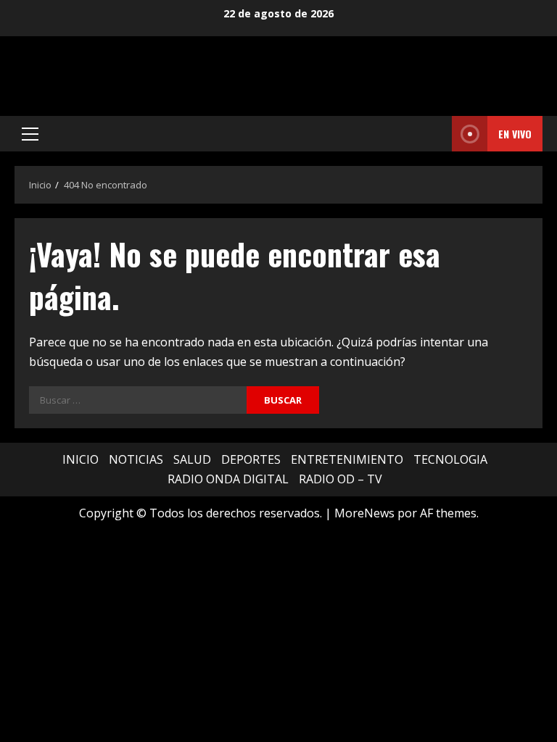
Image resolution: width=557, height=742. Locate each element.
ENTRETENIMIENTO (347, 459)
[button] (30, 134)
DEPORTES (251, 459)
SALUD (192, 459)
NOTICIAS (136, 459)
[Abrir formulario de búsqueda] (436, 134)
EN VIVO (515, 133)
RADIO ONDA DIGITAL (228, 479)
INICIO (80, 459)
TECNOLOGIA (450, 459)
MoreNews (364, 513)
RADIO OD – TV (340, 479)
